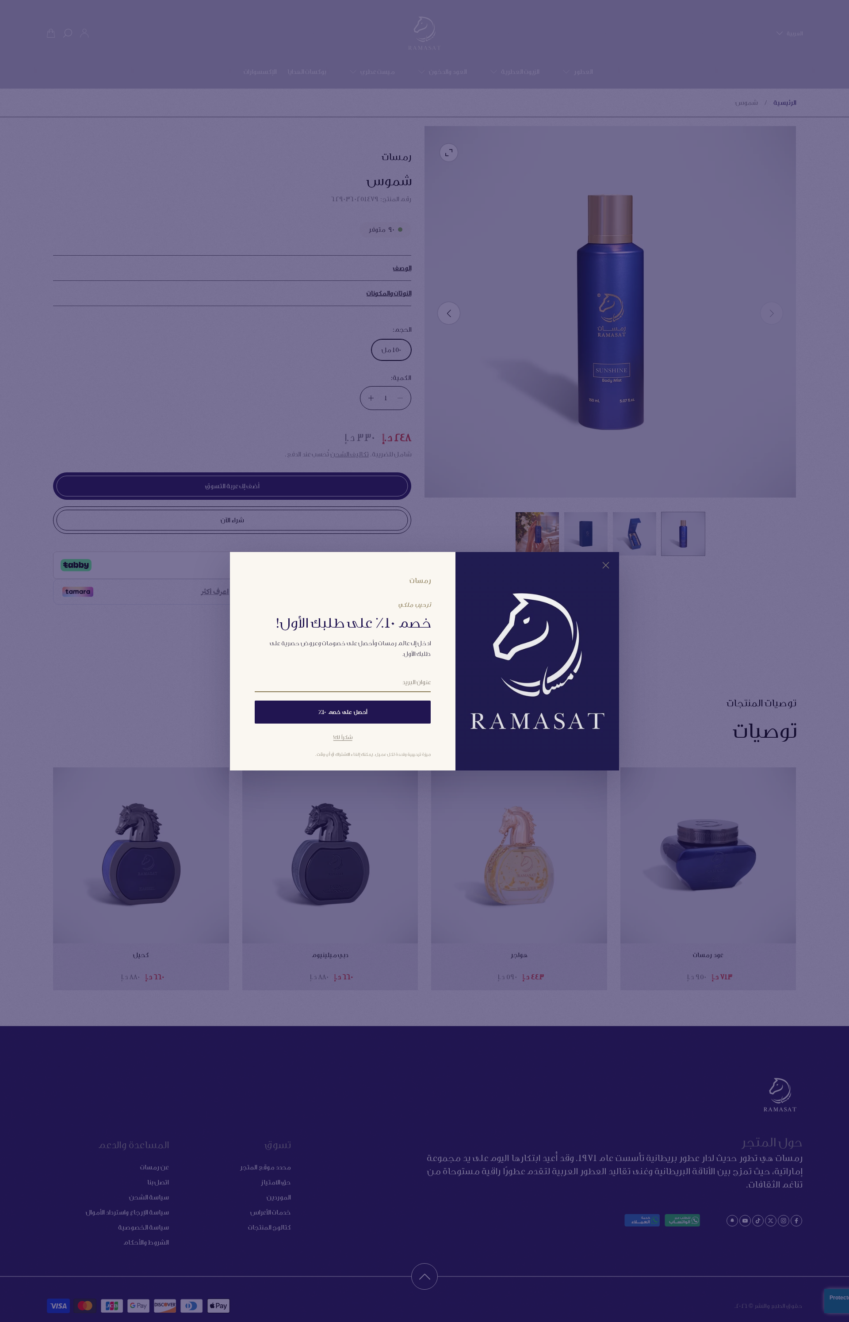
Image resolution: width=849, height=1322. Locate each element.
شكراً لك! (342, 737)
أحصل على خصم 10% (342, 712)
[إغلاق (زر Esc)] (606, 565)
